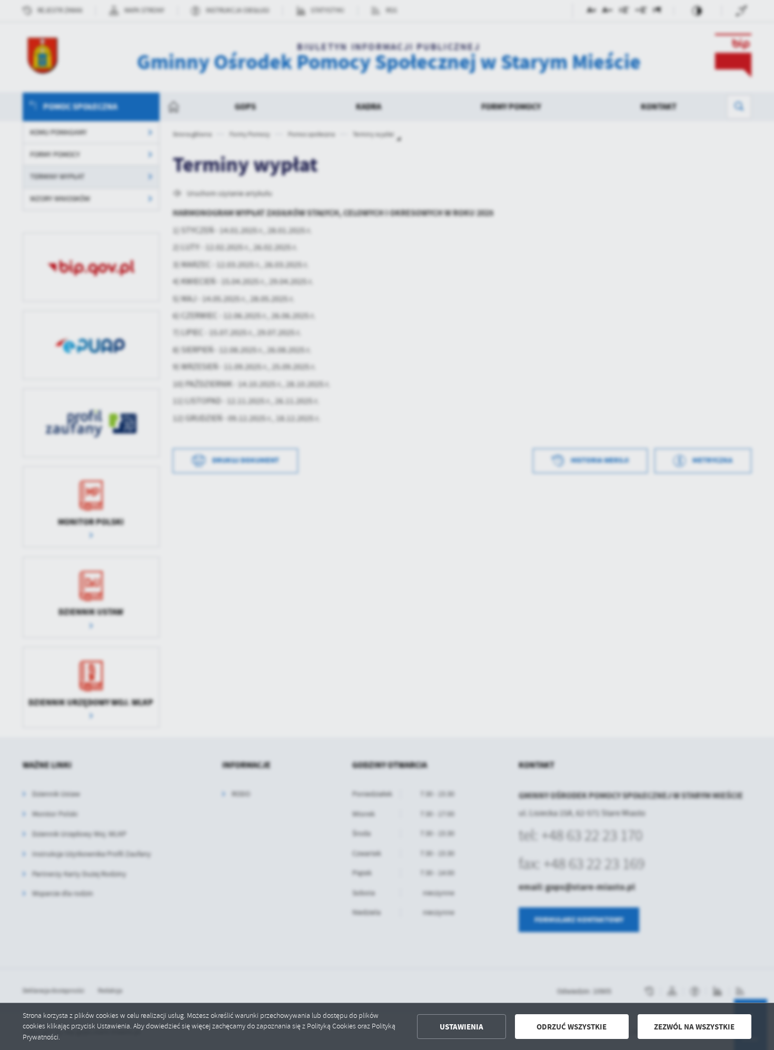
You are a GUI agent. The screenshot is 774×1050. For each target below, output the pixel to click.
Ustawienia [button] (461, 1027)
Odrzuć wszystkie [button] (572, 1027)
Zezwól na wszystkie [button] (694, 1027)
